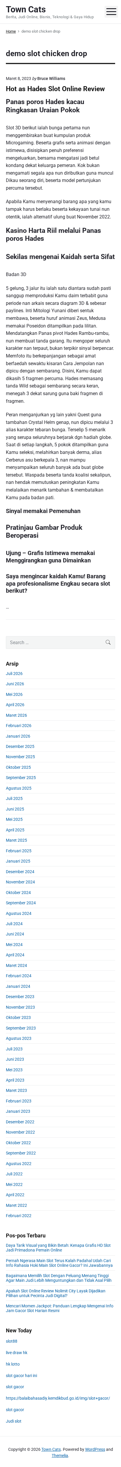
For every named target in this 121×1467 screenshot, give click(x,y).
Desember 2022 (20, 1122)
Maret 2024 (16, 965)
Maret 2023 (16, 1090)
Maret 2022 (16, 1205)
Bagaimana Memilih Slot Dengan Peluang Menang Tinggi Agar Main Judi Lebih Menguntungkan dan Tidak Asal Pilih (59, 1278)
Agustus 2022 (18, 1163)
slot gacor (15, 1386)
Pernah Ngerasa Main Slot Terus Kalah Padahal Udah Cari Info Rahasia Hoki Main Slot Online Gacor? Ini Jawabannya (59, 1263)
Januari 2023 (18, 1111)
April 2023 (15, 1080)
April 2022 (15, 1194)
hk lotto (13, 1364)
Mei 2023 (14, 1069)
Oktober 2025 (18, 767)
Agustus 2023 (18, 1038)
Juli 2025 (14, 798)
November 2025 (20, 756)
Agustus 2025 (18, 788)
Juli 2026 (14, 673)
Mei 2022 (14, 1184)
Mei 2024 (14, 944)
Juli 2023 (14, 1049)
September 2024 (21, 902)
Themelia (60, 1455)
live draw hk (16, 1352)
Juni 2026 (15, 683)
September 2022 (21, 1153)
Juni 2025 (15, 809)
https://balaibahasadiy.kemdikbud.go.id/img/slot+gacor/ (58, 1398)
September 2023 (21, 1028)
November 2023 (20, 1007)
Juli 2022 (14, 1174)
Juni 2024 (15, 934)
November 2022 (20, 1132)
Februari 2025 (18, 850)
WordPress (95, 1449)
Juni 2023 (15, 1059)
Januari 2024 (18, 986)
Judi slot (13, 1421)
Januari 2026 (18, 736)
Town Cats (51, 1449)
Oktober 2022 (18, 1142)
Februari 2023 (18, 1101)
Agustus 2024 (18, 913)
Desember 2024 (20, 871)
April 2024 (15, 955)
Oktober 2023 (18, 1017)
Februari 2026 (18, 725)
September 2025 (21, 777)
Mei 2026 (14, 694)
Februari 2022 (18, 1215)
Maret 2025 (16, 840)
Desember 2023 (20, 996)
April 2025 (15, 830)
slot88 (11, 1341)
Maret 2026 (16, 715)
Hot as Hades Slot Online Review (55, 89)
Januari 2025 (18, 861)
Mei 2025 (14, 819)
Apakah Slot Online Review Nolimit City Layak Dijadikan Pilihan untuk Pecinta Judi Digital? (55, 1293)
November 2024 (20, 882)
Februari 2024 (18, 975)
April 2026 (15, 704)
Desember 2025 (20, 746)
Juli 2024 (14, 923)
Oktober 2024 (18, 892)
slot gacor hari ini (21, 1375)
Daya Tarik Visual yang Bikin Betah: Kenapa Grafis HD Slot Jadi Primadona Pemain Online (58, 1247)
